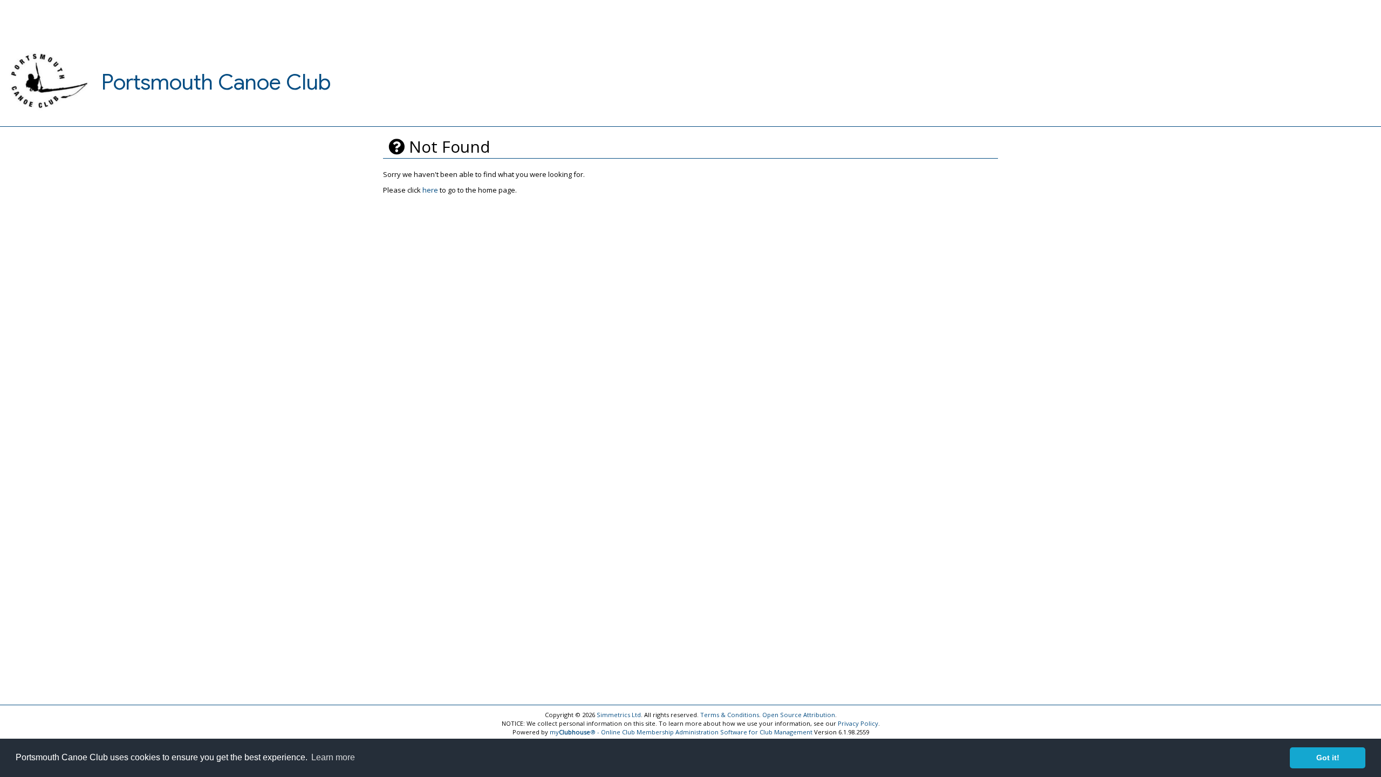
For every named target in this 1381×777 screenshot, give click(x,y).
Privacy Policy (858, 723)
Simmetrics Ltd (619, 715)
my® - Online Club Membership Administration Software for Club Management (681, 732)
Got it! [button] (1327, 757)
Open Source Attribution (798, 715)
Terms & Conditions (729, 715)
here (430, 190)
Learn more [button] (333, 757)
